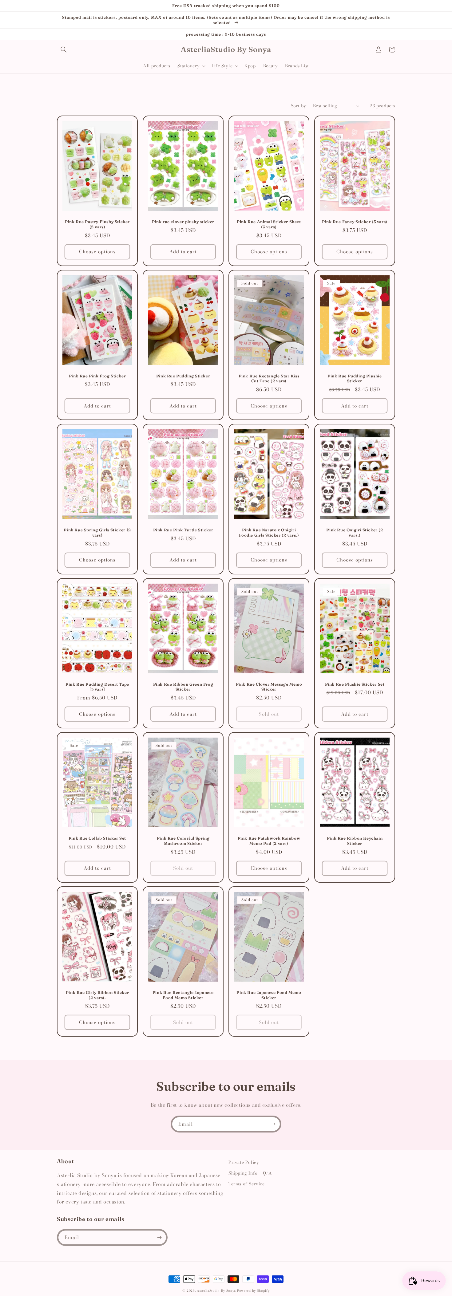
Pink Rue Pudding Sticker (183, 375)
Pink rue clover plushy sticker (183, 221)
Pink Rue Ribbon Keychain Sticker (355, 841)
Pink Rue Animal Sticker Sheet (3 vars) (269, 224)
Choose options (97, 251)
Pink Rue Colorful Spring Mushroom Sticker (183, 841)
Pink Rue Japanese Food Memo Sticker (268, 995)
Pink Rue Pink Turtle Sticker (183, 529)
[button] (63, 49)
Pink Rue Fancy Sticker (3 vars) (354, 221)
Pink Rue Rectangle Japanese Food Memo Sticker (183, 995)
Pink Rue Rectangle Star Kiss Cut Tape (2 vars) (269, 378)
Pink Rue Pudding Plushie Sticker (354, 378)
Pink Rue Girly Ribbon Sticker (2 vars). (97, 995)
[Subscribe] (273, 1124)
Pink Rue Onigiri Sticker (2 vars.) (354, 532)
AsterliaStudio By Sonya (216, 1290)
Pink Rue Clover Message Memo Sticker (269, 687)
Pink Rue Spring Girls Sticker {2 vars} (97, 532)
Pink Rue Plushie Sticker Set (355, 684)
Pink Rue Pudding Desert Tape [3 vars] (97, 687)
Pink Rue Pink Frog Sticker (97, 375)
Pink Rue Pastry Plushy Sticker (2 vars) (97, 224)
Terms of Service (246, 1183)
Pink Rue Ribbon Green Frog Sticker (183, 687)
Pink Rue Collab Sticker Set (97, 838)
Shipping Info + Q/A (250, 1173)
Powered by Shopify (253, 1290)
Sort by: (299, 105)
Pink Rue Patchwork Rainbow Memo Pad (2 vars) (269, 841)
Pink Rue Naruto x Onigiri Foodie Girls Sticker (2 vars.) (269, 532)
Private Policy (243, 1162)
